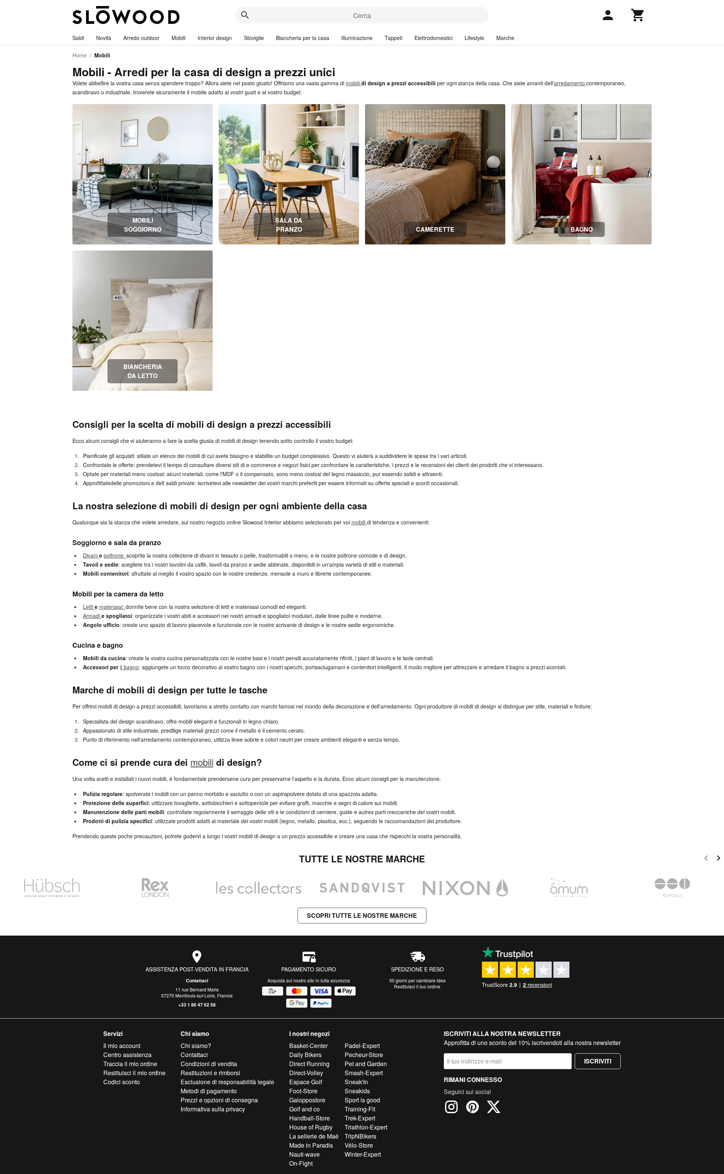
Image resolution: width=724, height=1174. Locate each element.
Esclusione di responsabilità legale (227, 1081)
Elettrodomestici (433, 37)
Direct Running (309, 1063)
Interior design (215, 37)
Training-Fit (360, 1109)
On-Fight (301, 1163)
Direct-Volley (306, 1072)
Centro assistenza (127, 1054)
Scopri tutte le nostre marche (362, 915)
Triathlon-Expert (366, 1127)
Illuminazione (357, 37)
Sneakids (357, 1090)
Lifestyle (474, 37)
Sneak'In (356, 1081)
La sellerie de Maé (314, 1136)
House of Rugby (311, 1127)
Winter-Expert (363, 1154)
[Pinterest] (472, 1108)
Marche (505, 37)
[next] (718, 859)
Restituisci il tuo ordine (417, 986)
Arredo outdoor (141, 37)
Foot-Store (303, 1090)
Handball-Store (309, 1118)
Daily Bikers (305, 1054)
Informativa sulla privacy (213, 1109)
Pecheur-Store (364, 1054)
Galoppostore (307, 1100)
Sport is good (362, 1100)
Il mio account (121, 1045)
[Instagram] (451, 1108)
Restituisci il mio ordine (134, 1072)
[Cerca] (245, 15)
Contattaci (197, 980)
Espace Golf (305, 1081)
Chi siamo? (196, 1045)
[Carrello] (638, 15)
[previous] (706, 859)
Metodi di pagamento (209, 1090)
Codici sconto (121, 1081)
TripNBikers (360, 1136)
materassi (111, 606)
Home (79, 55)
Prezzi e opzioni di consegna (219, 1100)
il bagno (129, 667)
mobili (353, 83)
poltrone (113, 555)
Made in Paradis (311, 1145)
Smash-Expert (364, 1072)
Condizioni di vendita (209, 1063)
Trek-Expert (360, 1118)
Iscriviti (597, 1061)
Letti (89, 606)
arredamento (570, 83)
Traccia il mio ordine (130, 1063)
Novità (103, 37)
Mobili (179, 37)
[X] (493, 1108)
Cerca (362, 15)
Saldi (78, 37)
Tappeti (393, 37)
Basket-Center (308, 1045)
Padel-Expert (362, 1045)
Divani (91, 555)
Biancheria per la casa (302, 37)
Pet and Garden (366, 1063)
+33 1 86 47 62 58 (197, 1004)
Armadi (92, 615)
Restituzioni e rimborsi (210, 1072)
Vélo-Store (359, 1145)
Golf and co (304, 1109)
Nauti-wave (304, 1154)
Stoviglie (254, 37)
